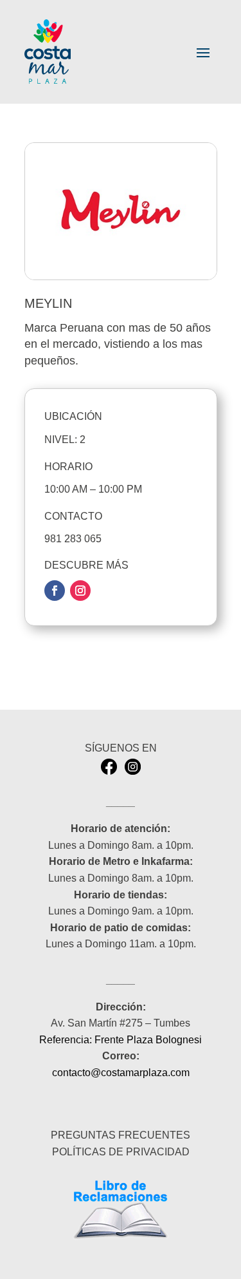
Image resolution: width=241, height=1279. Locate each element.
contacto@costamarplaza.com (121, 1072)
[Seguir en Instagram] (80, 590)
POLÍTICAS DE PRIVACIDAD (121, 1151)
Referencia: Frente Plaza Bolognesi (120, 1039)
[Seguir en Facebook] (54, 590)
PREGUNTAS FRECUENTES (120, 1135)
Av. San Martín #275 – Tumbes (120, 1023)
